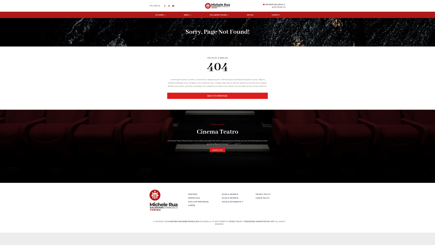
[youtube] (173, 6)
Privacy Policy (235, 221)
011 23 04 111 (279, 7)
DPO (272, 221)
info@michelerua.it (275, 4)
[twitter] (169, 212)
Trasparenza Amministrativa (257, 221)
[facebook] (165, 6)
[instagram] (169, 6)
